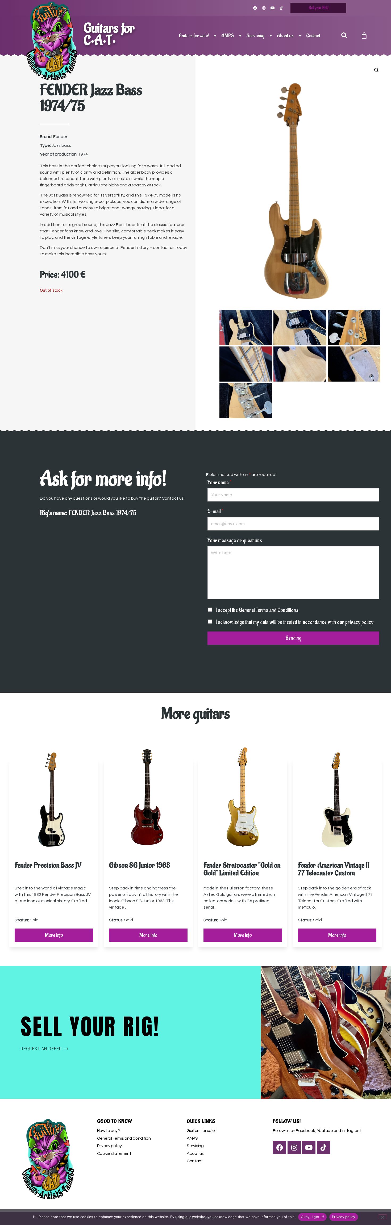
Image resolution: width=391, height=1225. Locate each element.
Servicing (255, 35)
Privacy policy (109, 1146)
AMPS (227, 35)
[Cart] (364, 35)
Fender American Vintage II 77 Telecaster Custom (333, 869)
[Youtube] (272, 8)
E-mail (215, 511)
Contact (313, 35)
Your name (219, 482)
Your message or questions (234, 540)
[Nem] (382, 1216)
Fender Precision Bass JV (48, 865)
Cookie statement (114, 1153)
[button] (344, 36)
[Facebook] (255, 8)
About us (285, 35)
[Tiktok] (281, 8)
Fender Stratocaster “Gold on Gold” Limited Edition (241, 869)
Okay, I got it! (312, 1217)
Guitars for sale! (194, 35)
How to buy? (108, 1130)
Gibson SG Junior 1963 (139, 865)
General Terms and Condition (124, 1138)
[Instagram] (264, 8)
